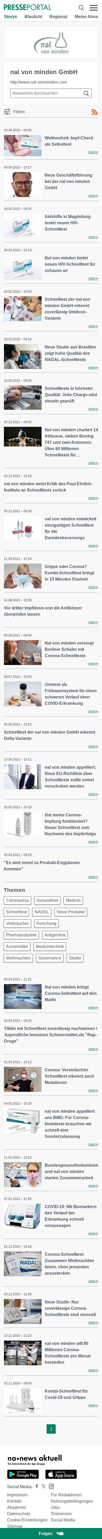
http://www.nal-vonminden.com (38, 82)
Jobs (55, 1507)
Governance (49, 958)
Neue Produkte (71, 912)
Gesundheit (47, 900)
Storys (10, 16)
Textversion (61, 1513)
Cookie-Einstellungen (27, 1520)
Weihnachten (18, 958)
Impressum (17, 1495)
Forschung (46, 923)
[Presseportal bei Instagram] (50, 1486)
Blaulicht (33, 16)
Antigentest (54, 935)
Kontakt (14, 1501)
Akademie (16, 1507)
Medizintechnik (50, 946)
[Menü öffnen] (93, 7)
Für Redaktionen (66, 1495)
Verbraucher (17, 923)
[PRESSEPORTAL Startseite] (27, 7)
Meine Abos (86, 16)
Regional (58, 16)
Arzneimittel (17, 946)
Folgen (46, 1533)
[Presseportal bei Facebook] (35, 1487)
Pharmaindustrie (21, 935)
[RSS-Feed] (94, 112)
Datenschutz (18, 1513)
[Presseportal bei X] (42, 1487)
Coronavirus (17, 900)
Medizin (73, 900)
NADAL (42, 912)
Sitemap (14, 1526)
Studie (75, 958)
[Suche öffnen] (81, 7)
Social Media (63, 1520)
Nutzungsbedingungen (72, 1501)
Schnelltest (16, 912)
